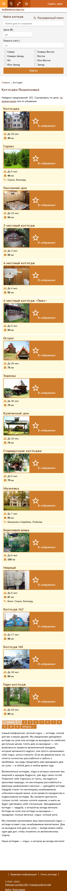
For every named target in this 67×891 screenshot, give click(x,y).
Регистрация (19, 889)
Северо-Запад (15, 56)
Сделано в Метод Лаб (40, 885)
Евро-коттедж (14, 684)
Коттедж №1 (13, 646)
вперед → (29, 726)
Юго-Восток (44, 60)
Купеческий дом (16, 413)
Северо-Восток (45, 51)
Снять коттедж (49, 874)
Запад (40, 64)
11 (17, 726)
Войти (8, 889)
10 (11, 726)
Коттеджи (11, 108)
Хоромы (9, 375)
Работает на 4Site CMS (16, 885)
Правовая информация (23, 874)
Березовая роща (16, 530)
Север (10, 51)
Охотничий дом (15, 188)
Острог (8, 338)
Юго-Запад (13, 64)
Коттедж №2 (13, 609)
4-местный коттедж (19, 263)
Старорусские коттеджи (22, 450)
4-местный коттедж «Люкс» (25, 300)
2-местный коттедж (19, 225)
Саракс (8, 146)
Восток (41, 56)
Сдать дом (55, 3)
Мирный (9, 567)
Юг (9, 60)
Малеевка (11, 488)
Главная (6, 82)
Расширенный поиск (50, 17)
